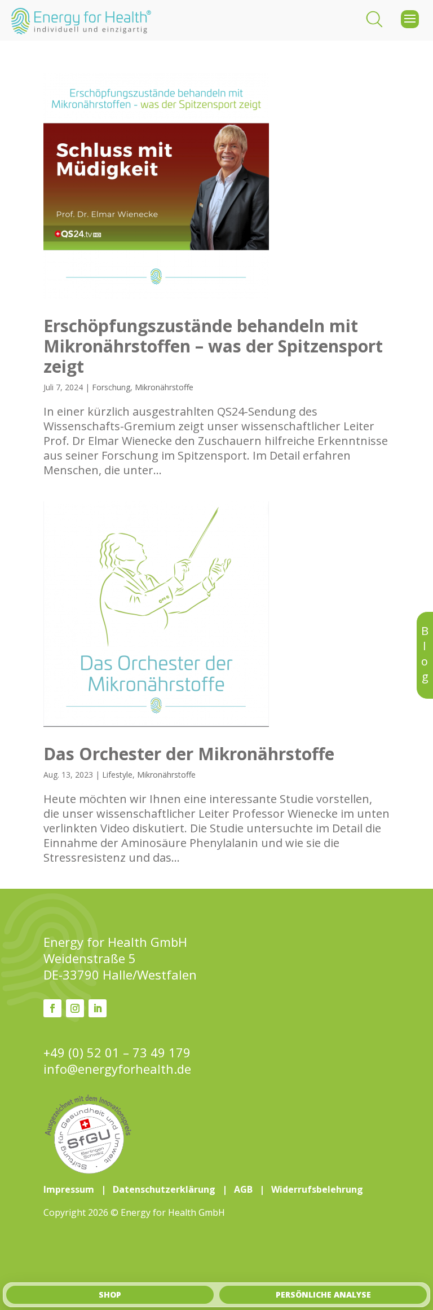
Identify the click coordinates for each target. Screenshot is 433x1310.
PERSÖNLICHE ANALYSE (323, 1294)
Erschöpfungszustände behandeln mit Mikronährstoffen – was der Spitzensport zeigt (213, 346)
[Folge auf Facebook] (52, 1008)
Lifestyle (117, 774)
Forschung (111, 387)
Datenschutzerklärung (164, 1189)
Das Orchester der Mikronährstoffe (188, 753)
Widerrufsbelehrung (317, 1189)
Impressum (68, 1189)
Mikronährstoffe (164, 387)
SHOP (110, 1294)
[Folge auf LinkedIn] (98, 1008)
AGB (243, 1189)
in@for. (117, 1069)
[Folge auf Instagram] (75, 1008)
